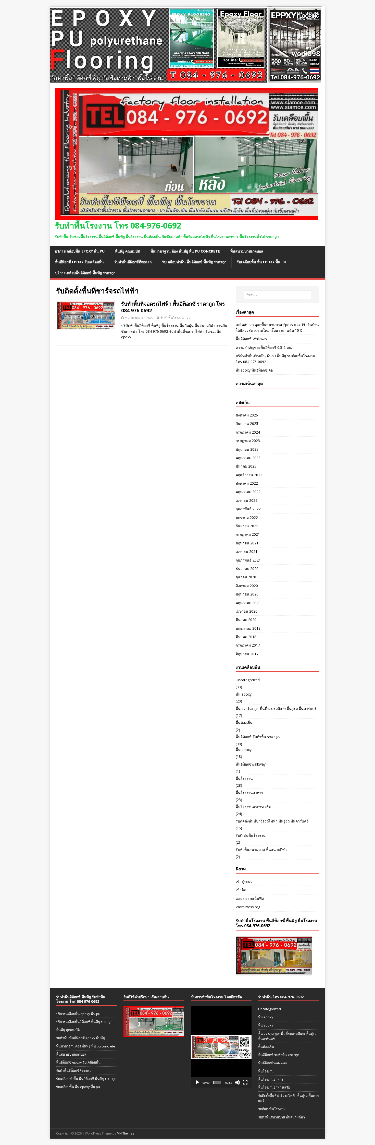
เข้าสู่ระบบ (244, 881)
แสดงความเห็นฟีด (250, 898)
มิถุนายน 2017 (247, 653)
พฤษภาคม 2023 (248, 457)
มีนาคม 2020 (246, 619)
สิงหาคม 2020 (247, 585)
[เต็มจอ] (245, 1082)
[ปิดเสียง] (237, 1082)
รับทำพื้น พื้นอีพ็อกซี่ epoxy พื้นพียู (80, 1038)
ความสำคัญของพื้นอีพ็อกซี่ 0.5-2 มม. (264, 347)
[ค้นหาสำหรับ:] (277, 294)
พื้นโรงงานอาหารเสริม (253, 806)
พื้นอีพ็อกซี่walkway (251, 764)
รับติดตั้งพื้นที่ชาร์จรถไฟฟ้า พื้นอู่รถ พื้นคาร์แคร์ (272, 821)
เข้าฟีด (241, 889)
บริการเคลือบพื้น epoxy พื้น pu (80, 251)
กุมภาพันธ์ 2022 (248, 508)
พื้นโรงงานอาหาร (249, 792)
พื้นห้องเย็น (244, 722)
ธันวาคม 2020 (247, 568)
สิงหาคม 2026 (247, 415)
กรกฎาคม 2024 (248, 432)
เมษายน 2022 (246, 500)
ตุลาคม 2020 (246, 577)
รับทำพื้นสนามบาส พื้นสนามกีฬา (261, 849)
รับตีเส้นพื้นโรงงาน (251, 835)
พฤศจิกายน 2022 (249, 474)
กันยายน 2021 (247, 525)
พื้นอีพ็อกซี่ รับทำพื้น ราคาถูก (258, 736)
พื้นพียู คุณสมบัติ (127, 251)
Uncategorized (248, 679)
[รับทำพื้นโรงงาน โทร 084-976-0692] (186, 79)
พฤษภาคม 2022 (248, 491)
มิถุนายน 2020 (247, 594)
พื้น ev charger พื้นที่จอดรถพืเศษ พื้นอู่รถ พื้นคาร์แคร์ (276, 708)
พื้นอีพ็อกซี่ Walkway (251, 338)
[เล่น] (197, 1082)
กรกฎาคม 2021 (248, 534)
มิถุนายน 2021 (247, 543)
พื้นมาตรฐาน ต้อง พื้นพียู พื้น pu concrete (185, 251)
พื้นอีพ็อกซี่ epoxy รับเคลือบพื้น (79, 261)
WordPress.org (248, 906)
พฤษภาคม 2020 (248, 602)
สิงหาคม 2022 (247, 483)
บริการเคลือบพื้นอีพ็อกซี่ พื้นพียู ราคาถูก (85, 272)
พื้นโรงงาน (244, 778)
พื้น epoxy (244, 694)
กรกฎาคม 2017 (248, 645)
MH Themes (125, 1133)
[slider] (217, 1082)
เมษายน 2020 (246, 611)
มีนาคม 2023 (246, 466)
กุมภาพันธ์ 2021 (248, 560)
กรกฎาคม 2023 (248, 440)
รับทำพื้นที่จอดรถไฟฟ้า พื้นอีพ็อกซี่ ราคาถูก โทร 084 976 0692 (173, 307)
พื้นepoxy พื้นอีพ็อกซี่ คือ (254, 370)
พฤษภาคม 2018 (248, 628)
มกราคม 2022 (247, 517)
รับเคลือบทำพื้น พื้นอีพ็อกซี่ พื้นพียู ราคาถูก (194, 261)
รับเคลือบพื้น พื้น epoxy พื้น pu (261, 261)
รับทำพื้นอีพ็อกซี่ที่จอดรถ (133, 261)
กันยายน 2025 (247, 423)
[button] (221, 1047)
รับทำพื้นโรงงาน (172, 317)
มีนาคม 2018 (246, 636)
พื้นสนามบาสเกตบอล (246, 251)
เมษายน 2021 (246, 551)
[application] (221, 1047)
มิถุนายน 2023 (247, 449)
